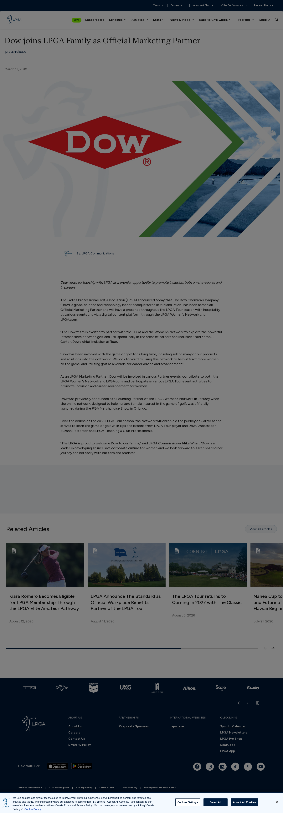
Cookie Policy (32, 809)
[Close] (277, 802)
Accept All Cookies (244, 802)
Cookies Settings (188, 802)
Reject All (215, 802)
